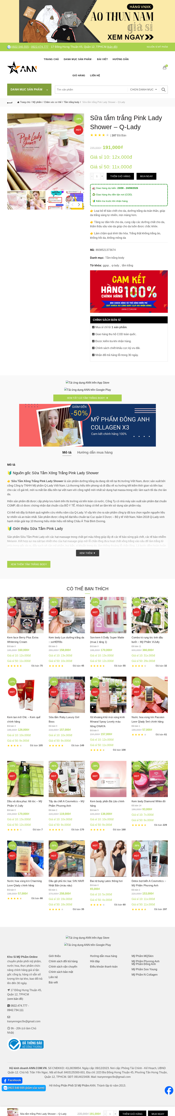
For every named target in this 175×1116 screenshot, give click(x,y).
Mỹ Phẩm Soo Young (144, 969)
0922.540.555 (20, 46)
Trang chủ (51, 59)
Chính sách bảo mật (61, 971)
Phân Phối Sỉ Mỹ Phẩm (75, 1085)
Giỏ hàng (78, 75)
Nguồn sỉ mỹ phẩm (157, 47)
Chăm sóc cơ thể (52, 102)
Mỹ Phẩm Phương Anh (145, 961)
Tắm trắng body (71, 102)
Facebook (14, 1080)
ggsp (106, 265)
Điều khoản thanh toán (104, 966)
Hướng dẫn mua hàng (103, 956)
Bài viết (102, 59)
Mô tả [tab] (66, 452)
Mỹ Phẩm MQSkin (142, 956)
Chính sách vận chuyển (63, 966)
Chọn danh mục (141, 89)
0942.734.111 (15, 1010)
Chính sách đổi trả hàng (63, 961)
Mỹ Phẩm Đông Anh (144, 964)
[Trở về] (9, 102)
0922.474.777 (40, 46)
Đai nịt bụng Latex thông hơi (106, 880)
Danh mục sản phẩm (78, 59)
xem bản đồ (15, 998)
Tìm (163, 89)
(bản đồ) (112, 46)
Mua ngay (146, 176)
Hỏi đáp (95, 961)
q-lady (115, 265)
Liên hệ (95, 75)
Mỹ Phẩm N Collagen (145, 974)
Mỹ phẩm (37, 102)
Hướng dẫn (121, 59)
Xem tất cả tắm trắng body (86, 398)
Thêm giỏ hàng (120, 176)
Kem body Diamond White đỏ (149, 801)
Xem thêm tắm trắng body (29, 564)
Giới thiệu (55, 956)
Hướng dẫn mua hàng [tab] (95, 452)
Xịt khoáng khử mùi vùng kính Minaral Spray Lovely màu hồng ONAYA (107, 722)
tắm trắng (127, 265)
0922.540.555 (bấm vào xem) (25, 1087)
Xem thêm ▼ (87, 553)
